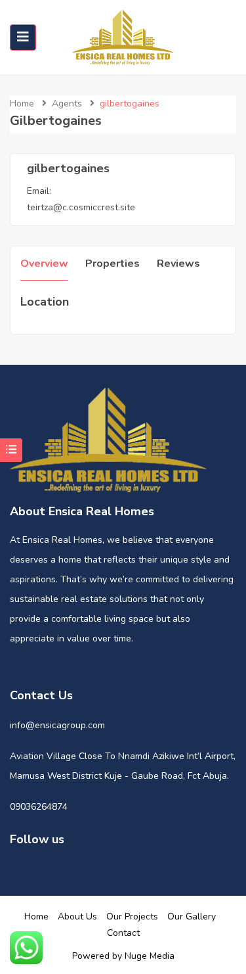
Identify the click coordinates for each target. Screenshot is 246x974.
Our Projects (132, 916)
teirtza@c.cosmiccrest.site (81, 207)
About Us (77, 916)
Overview (44, 263)
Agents (67, 103)
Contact (123, 933)
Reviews (178, 263)
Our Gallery (191, 916)
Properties (112, 263)
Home (22, 103)
